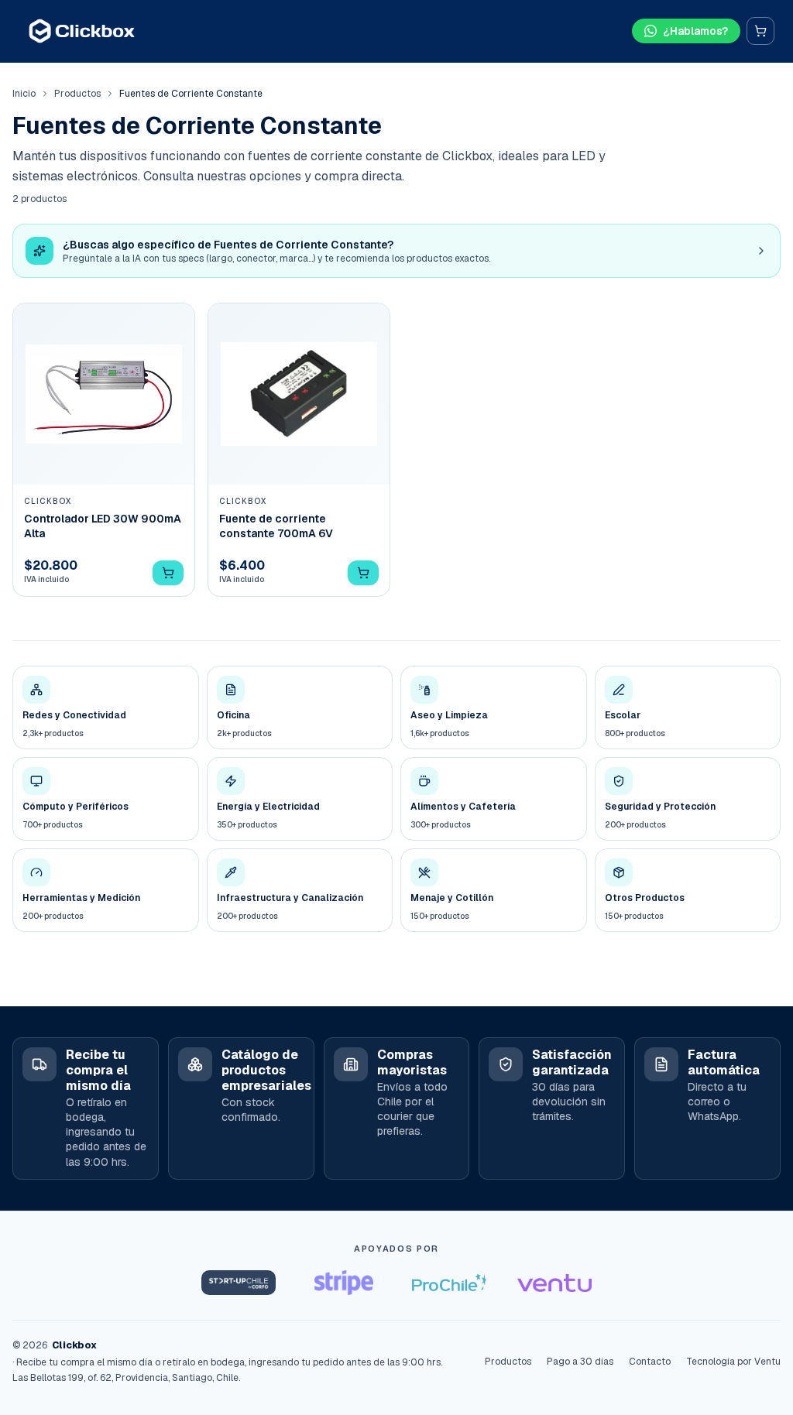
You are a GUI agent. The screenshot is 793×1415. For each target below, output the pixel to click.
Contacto (650, 1361)
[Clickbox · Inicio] (82, 31)
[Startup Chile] (238, 1282)
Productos (77, 93)
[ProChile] (449, 1282)
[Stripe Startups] (344, 1282)
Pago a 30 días (580, 1361)
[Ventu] (554, 1282)
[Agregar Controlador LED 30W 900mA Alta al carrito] (168, 572)
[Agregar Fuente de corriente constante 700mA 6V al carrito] (363, 572)
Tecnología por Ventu (733, 1361)
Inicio (24, 93)
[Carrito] (760, 31)
